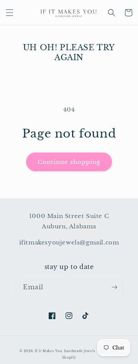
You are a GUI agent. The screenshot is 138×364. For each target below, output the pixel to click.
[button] (9, 12)
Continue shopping (69, 162)
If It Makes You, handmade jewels (65, 351)
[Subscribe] (114, 287)
